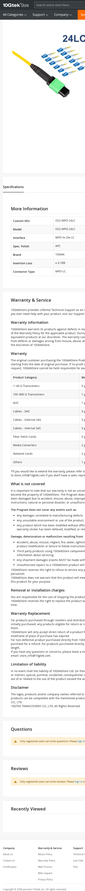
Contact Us (9, 860)
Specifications (13, 187)
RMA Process (45, 866)
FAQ (75, 866)
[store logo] (16, 5)
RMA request (45, 873)
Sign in (78, 781)
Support (39, 14)
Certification (9, 866)
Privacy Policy (45, 879)
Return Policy (45, 854)
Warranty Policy (46, 860)
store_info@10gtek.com (29, 475)
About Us (8, 854)
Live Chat (78, 860)
